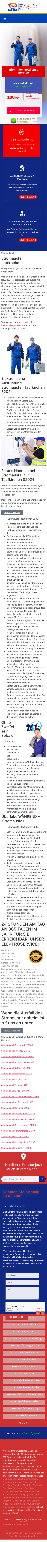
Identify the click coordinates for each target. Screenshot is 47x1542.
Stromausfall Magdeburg (25, 1345)
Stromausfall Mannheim (24, 1415)
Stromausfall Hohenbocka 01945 (17, 1056)
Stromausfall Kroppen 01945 (15, 1090)
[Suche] (42, 1179)
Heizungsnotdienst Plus (26, 1536)
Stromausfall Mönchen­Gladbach (25, 1394)
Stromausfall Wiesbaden (25, 1401)
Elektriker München (12, 1482)
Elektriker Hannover (21, 1497)
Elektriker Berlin (10, 1479)
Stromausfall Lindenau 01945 (15, 1050)
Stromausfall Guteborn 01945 (15, 1068)
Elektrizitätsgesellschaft (13, 325)
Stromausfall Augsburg (25, 1408)
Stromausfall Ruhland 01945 (15, 1079)
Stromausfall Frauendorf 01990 (16, 1148)
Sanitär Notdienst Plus (16, 1533)
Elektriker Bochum (22, 1500)
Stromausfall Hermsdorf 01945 (16, 1073)
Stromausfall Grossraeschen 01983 (18, 1125)
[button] (5, 18)
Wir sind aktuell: (23, 1433)
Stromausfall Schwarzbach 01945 (17, 1062)
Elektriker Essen (22, 1491)
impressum (8, 1524)
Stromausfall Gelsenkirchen (24, 1387)
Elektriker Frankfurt (12, 1485)
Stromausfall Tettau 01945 (14, 1085)
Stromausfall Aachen (24, 1359)
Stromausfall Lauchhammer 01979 (18, 1113)
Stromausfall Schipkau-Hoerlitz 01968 (20, 1096)
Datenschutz (22, 1524)
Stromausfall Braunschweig (24, 1380)
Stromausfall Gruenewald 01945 (17, 1045)
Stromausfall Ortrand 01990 (15, 1136)
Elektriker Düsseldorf (13, 1488)
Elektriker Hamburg (29, 1479)
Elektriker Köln (30, 1482)
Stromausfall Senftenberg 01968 (17, 1102)
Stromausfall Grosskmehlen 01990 (18, 1142)
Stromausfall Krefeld (24, 1331)
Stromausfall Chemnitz (25, 1366)
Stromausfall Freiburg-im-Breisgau (24, 1338)
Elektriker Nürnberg (25, 1507)
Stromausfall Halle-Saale (25, 1352)
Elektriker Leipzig (19, 1494)
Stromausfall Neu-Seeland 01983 (17, 1119)
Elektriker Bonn (21, 1504)
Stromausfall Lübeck (24, 1324)
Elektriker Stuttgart (32, 1485)
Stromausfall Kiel (24, 1373)
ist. (31, 812)
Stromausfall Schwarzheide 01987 (18, 1130)
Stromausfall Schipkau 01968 (15, 1108)
